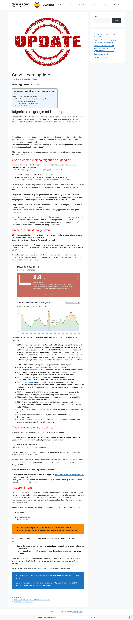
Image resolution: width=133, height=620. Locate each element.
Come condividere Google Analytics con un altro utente (32, 600)
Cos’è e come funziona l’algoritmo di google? (32, 99)
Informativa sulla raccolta (47, 617)
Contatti (116, 5)
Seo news (17, 597)
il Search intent (22, 106)
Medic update (27, 382)
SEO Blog (48, 4)
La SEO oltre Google (102, 57)
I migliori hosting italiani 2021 (23, 602)
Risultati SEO (83, 5)
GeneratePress (77, 612)
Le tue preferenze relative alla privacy (75, 617)
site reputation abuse (31, 420)
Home (62, 5)
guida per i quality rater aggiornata (69, 475)
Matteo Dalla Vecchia (28, 575)
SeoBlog (104, 5)
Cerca (96, 17)
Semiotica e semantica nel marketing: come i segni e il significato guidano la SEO (104, 48)
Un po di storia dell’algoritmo (27, 101)
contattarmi (45, 585)
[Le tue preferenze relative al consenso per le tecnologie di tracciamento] (129, 616)
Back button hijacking (102, 54)
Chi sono (94, 5)
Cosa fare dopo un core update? (28, 103)
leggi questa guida (44, 568)
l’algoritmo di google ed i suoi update (27, 96)
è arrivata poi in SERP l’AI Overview (63, 217)
